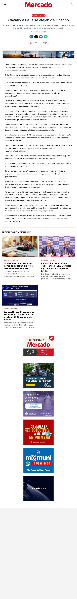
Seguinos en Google (40, 43)
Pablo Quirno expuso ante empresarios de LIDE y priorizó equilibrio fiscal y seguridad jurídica (56, 267)
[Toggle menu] (5, 4)
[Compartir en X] (36, 36)
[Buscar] (72, 5)
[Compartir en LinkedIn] (31, 36)
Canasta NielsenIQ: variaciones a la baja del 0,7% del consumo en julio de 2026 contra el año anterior (19, 316)
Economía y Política (38, 15)
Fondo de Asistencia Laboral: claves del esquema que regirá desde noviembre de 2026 (18, 266)
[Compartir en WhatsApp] (46, 36)
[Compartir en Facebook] (41, 36)
